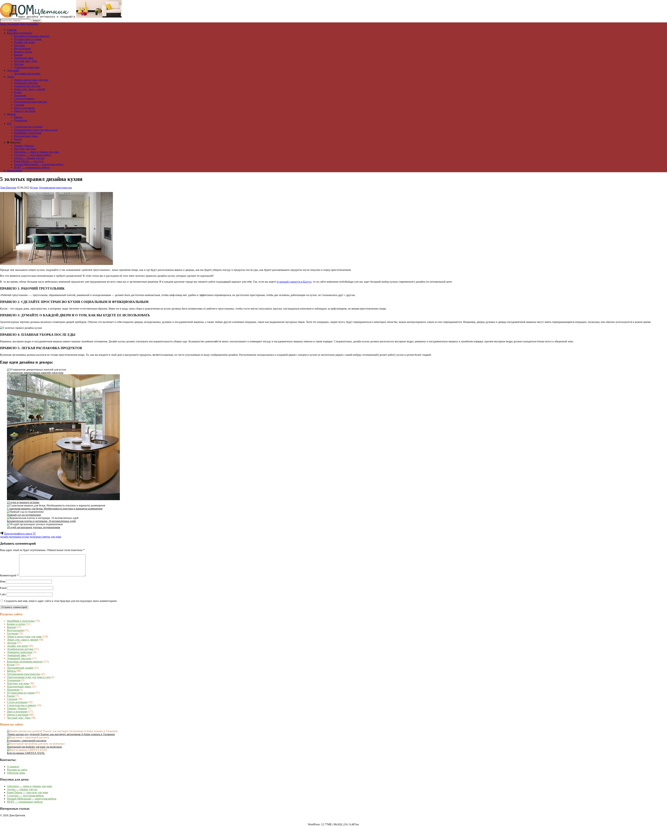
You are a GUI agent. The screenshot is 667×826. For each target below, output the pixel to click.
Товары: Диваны (24, 145)
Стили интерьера (24, 98)
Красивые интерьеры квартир (31, 36)
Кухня (17, 92)
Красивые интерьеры (19, 32)
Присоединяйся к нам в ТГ (19, 533)
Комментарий (9, 575)
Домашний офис (24, 57)
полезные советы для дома (45, 536)
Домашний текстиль (26, 82)
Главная (11, 29)
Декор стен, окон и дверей (29, 89)
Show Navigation (9, 23)
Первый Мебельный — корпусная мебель (38, 164)
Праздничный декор (26, 136)
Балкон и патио (23, 51)
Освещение (20, 120)
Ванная (18, 54)
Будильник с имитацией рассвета (26, 740)
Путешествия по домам (28, 39)
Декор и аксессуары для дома (31, 79)
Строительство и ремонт (28, 126)
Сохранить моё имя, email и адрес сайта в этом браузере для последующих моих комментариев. (60, 600)
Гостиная (19, 45)
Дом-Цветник (8, 187)
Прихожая (20, 95)
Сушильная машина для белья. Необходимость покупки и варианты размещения (54, 508)
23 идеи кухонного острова (23, 502)
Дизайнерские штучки (27, 86)
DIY (9, 123)
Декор (10, 76)
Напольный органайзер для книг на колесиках (34, 746)
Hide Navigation (29, 23)
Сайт (3, 594)
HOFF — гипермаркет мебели (32, 167)
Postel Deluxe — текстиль (29, 161)
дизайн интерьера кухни (14, 536)
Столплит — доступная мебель (32, 154)
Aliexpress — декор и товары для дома (36, 151)
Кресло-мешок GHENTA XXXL (26, 753)
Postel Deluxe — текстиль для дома (27, 792)
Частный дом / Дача (25, 61)
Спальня (19, 104)
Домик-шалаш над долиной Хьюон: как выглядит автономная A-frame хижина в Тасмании (61, 734)
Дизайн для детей (24, 42)
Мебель (11, 114)
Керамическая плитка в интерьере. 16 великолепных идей (41, 521)
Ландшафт (13, 70)
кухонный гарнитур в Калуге (294, 281)
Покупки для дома (25, 148)
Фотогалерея (14, 170)
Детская (18, 64)
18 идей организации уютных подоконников (33, 527)
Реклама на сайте (17, 769)
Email (3, 587)
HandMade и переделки (28, 132)
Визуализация (22, 48)
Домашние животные (26, 67)
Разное (18, 139)
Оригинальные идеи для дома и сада (35, 129)
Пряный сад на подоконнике (24, 514)
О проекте (13, 766)
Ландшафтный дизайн (27, 73)
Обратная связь (16, 772)
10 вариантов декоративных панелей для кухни (35, 372)
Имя (2, 581)
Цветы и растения (24, 111)
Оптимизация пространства (30, 101)
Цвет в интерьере (24, 107)
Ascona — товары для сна (29, 158)
